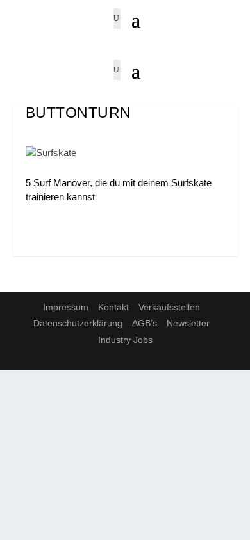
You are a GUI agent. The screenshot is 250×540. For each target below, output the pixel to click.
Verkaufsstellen (169, 307)
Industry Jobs (125, 340)
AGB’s (144, 323)
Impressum (65, 307)
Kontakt (113, 307)
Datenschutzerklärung (77, 323)
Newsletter (188, 323)
